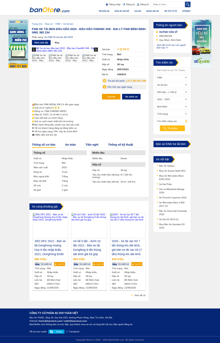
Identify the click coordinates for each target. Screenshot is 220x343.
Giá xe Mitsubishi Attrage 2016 (171, 191)
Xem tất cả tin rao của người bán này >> (171, 46)
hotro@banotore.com (50, 321)
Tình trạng (38, 163)
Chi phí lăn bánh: (126, 81)
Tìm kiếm (172, 128)
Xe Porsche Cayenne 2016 (173, 197)
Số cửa (37, 185)
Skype (59, 331)
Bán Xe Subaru (167, 165)
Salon (137, 11)
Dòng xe (37, 172)
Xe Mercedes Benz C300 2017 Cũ (172, 204)
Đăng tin (144, 4)
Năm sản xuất (40, 167)
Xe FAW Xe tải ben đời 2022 (58, 37)
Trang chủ (37, 24)
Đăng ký (130, 4)
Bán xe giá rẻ (122, 11)
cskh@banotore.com (75, 321)
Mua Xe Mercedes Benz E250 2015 (171, 177)
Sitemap (186, 11)
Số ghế (37, 190)
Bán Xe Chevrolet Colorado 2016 (173, 213)
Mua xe (49, 24)
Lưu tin (111, 96)
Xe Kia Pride (165, 184)
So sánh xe (131, 96)
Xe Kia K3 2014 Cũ (168, 219)
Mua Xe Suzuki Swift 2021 (172, 170)
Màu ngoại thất (41, 176)
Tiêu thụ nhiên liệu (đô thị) (105, 181)
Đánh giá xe (152, 11)
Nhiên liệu (97, 158)
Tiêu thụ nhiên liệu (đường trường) (105, 176)
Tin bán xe (104, 11)
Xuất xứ (37, 158)
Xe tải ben (68, 24)
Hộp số (96, 170)
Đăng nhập (114, 4)
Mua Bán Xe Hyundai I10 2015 (172, 226)
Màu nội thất (39, 181)
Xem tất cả (139, 295)
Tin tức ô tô (170, 11)
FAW (58, 24)
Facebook (74, 331)
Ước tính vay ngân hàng (119, 87)
